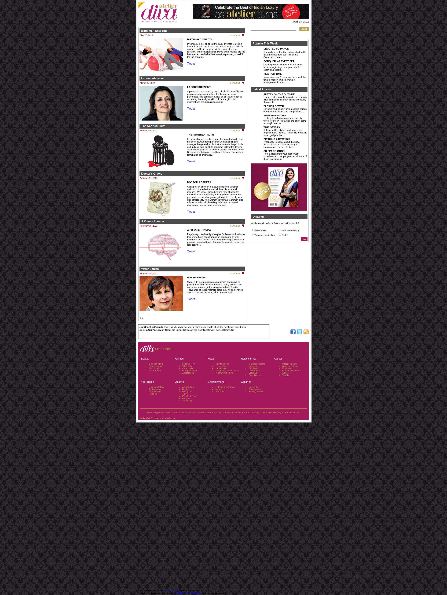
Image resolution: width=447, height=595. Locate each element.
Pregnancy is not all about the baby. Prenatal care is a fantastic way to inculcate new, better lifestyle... (281, 144)
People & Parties (190, 396)
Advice (285, 373)
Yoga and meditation (265, 235)
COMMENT (235, 35)
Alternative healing (224, 373)
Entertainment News (225, 387)
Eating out (187, 391)
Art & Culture (188, 387)
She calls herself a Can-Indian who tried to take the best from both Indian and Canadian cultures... (284, 55)
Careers (209, 412)
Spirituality (187, 400)
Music (218, 389)
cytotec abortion (171, 590)
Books (185, 389)
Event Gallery (274, 412)
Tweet (191, 63)
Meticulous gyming (290, 230)
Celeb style (187, 368)
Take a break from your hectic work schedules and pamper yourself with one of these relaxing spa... (285, 156)
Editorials (253, 387)
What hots (187, 366)
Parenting (253, 366)
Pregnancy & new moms (227, 370)
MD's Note (187, 412)
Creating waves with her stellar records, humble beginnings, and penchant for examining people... (283, 67)
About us (218, 412)
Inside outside (155, 391)
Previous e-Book (243, 412)
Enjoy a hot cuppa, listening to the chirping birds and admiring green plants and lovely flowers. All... (285, 100)
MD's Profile (198, 412)
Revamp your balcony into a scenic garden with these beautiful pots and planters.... (285, 110)
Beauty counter (156, 366)
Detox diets (260, 230)
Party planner (155, 389)
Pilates (285, 235)
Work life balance (290, 366)
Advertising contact (156, 412)
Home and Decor (157, 387)
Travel (185, 394)
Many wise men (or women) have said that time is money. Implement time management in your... (284, 80)
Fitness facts (221, 366)
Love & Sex (254, 370)
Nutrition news (222, 364)
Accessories (188, 373)
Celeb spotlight (156, 364)
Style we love (188, 364)
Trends (285, 375)
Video (285, 412)
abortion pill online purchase (186, 593)
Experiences (255, 389)
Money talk (287, 368)
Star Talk (220, 391)
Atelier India (294, 412)
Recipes (153, 394)
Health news (222, 368)
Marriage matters (257, 364)
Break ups (253, 373)
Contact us (229, 412)
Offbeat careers (289, 364)
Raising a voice (256, 391)
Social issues (255, 375)
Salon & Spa (155, 370)
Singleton (253, 368)
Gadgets (186, 398)
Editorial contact (173, 412)
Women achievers (290, 370)
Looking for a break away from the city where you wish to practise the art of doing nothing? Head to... (284, 121)
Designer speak (189, 370)
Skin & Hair (154, 368)
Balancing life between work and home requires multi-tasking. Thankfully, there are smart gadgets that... (285, 133)
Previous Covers (259, 412)
